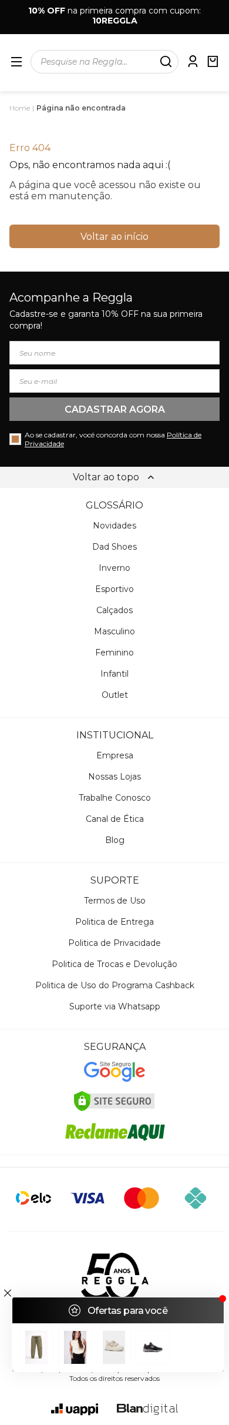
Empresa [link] (114, 755)
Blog (114, 840)
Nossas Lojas (114, 776)
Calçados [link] (114, 610)
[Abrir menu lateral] (16, 62)
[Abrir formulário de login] (193, 61)
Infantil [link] (114, 673)
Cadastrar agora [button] (115, 409)
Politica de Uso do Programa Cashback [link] (114, 985)
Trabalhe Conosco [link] (115, 797)
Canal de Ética (115, 819)
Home (19, 107)
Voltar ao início (114, 236)
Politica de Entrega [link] (114, 921)
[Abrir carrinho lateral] (213, 61)
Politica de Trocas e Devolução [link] (114, 964)
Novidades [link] (114, 525)
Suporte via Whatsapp (114, 1006)
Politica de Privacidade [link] (114, 943)
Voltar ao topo (106, 477)
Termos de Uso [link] (115, 900)
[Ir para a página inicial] (115, 1277)
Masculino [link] (114, 631)
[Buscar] (166, 61)
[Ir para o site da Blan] (147, 1409)
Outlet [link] (115, 695)
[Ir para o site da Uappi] (74, 1409)
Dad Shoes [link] (114, 546)
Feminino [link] (114, 652)
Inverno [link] (114, 568)
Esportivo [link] (114, 589)
